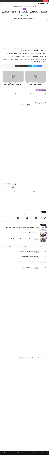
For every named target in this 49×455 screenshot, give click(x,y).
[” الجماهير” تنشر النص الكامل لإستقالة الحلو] (43, 311)
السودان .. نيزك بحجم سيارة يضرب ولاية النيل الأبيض (29, 251)
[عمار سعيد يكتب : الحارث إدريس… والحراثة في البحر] (43, 234)
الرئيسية (33, 6)
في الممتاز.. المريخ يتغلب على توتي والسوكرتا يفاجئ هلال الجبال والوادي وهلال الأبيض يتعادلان (9, 185)
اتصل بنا (8, 453)
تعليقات (9, 247)
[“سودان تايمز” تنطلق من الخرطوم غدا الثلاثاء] (43, 258)
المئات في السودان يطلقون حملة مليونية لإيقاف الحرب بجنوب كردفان (26, 358)
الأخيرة (25, 247)
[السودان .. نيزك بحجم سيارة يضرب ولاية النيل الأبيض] (43, 253)
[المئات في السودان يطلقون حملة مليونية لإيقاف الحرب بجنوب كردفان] (43, 402)
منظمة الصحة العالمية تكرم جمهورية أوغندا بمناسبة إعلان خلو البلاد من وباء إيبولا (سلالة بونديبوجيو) (22, 228)
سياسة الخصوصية (17, 453)
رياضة (30, 6)
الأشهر (40, 247)
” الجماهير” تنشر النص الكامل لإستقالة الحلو (31, 267)
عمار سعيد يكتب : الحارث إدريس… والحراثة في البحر (29, 233)
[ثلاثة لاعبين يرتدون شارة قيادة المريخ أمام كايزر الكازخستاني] (39, 97)
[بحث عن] (47, 4)
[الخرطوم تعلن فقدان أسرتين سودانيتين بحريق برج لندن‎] (43, 263)
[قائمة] (1, 4)
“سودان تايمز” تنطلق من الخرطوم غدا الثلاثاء (30, 256)
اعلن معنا (11, 453)
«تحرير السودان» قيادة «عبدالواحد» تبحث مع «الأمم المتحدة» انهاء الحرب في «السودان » (23, 238)
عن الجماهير (22, 453)
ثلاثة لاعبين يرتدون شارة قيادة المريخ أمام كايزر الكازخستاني (40, 103)
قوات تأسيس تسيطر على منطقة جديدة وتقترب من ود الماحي (31, 1)
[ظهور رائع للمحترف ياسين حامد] (24, 98)
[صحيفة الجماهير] (41, 3)
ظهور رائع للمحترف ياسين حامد (25, 104)
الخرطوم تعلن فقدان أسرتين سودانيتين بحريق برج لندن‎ (29, 262)
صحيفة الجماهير (37, 453)
